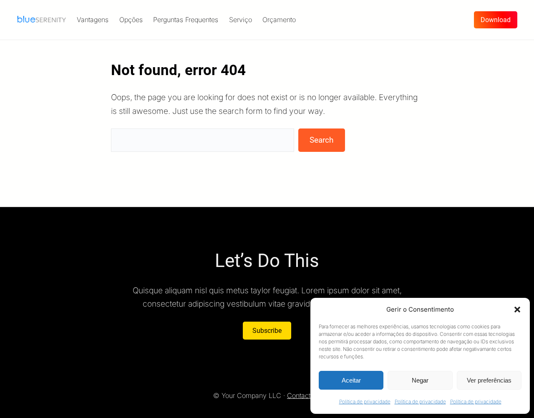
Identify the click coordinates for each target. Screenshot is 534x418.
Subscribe (267, 331)
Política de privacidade (364, 401)
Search (321, 140)
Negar (420, 380)
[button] (517, 309)
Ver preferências (489, 380)
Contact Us (304, 395)
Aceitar (351, 380)
